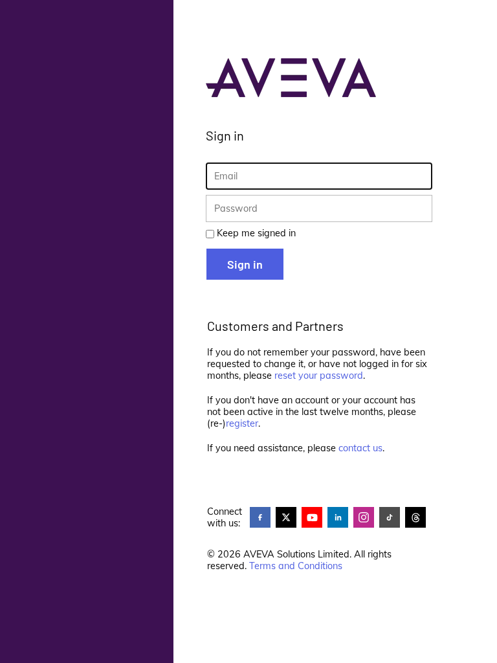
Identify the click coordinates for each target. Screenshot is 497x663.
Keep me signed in (256, 233)
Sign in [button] (245, 264)
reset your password (318, 375)
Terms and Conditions (295, 566)
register (242, 423)
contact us (360, 448)
